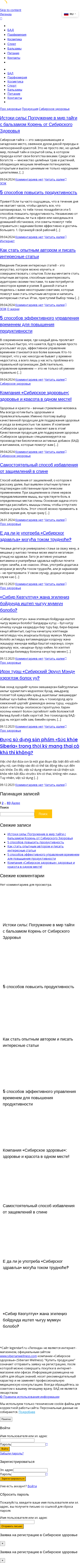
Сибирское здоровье (54, 109)
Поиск (4, 807)
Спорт (11, 44)
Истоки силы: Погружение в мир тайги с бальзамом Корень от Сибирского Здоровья (38, 124)
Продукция (30, 109)
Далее (15, 803)
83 (9, 803)
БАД (10, 30)
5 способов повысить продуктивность (38, 192)
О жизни (13, 309)
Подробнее (27, 1412)
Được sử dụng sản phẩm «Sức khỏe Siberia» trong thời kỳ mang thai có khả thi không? (39, 746)
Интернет (7, 241)
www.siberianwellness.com (18, 1356)
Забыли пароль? (12, 1453)
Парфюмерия (16, 35)
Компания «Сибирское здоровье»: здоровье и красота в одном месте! (41, 865)
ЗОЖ (3, 183)
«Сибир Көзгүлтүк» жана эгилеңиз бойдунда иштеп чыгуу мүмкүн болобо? (34, 603)
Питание (13, 53)
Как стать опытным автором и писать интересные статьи (35, 848)
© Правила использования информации (29, 1397)
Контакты (13, 58)
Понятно (6, 1419)
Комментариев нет (29, 179)
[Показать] (47, 1444)
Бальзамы (14, 48)
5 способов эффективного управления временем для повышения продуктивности (39, 324)
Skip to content (10, 10)
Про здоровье (10, 109)
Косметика (14, 39)
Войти (32, 1486)
